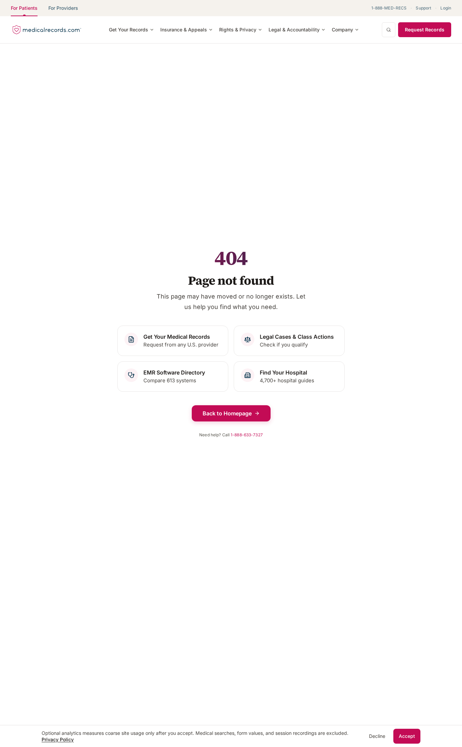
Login (445, 7)
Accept (407, 736)
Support (423, 7)
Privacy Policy (58, 739)
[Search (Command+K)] (388, 29)
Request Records (424, 29)
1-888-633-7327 (247, 434)
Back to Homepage (227, 413)
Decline (377, 736)
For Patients (24, 8)
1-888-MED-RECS (389, 7)
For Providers (63, 8)
